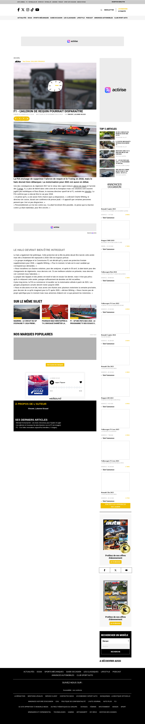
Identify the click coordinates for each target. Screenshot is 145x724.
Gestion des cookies (108, 712)
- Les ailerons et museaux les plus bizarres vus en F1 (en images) (38, 425)
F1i (26, 2)
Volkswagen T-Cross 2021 (110, 461)
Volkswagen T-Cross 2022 (110, 303)
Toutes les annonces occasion (115, 505)
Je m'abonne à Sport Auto (86, 696)
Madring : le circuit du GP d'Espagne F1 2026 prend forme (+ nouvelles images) (26, 322)
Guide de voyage (81, 2)
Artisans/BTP (82, 712)
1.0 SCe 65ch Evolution (109, 368)
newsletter (109, 10)
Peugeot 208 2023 (107, 398)
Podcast (89, 18)
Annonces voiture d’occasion (40, 701)
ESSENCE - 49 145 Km (107, 372)
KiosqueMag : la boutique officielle (115, 696)
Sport (123, 707)
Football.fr (48, 2)
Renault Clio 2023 (107, 366)
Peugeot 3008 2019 (107, 240)
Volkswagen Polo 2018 (109, 272)
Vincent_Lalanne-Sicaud (77, 114)
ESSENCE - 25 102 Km (107, 309)
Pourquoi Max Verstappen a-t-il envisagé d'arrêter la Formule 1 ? (55, 322)
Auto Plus (107, 701)
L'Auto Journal (94, 701)
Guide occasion (56, 18)
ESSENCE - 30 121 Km (107, 498)
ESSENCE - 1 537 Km (107, 214)
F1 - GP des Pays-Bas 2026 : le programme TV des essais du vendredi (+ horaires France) (83, 322)
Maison (115, 707)
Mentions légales (35, 696)
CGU (57, 701)
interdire (88, 191)
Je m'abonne (122, 10)
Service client (51, 696)
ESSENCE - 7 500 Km (107, 435)
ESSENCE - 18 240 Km (107, 340)
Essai (30, 18)
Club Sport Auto (120, 18)
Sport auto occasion (70, 2)
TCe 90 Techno (106, 337)
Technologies (59, 712)
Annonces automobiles (103, 18)
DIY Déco (93, 712)
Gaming (71, 712)
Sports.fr (41, 2)
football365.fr (33, 2)
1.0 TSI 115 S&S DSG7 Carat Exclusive (113, 274)
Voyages (83, 707)
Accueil (17, 58)
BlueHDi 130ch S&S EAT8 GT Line (111, 242)
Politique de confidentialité (73, 701)
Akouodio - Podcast (57, 2)
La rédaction (19, 696)
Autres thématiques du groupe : (64, 707)
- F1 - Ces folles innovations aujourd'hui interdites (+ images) (36, 427)
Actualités (22, 18)
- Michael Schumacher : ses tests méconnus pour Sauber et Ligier (38, 423)
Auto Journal (21, 2)
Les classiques (70, 18)
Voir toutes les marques (55, 365)
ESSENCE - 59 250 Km (107, 466)
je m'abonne (115, 562)
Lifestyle (81, 18)
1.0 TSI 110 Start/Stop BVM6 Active (112, 463)
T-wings (20, 189)
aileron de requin (80, 186)
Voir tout (93, 335)
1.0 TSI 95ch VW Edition (108, 431)
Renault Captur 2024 (108, 335)
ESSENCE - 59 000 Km (107, 278)
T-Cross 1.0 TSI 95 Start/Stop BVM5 (112, 305)
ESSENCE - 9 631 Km (107, 403)
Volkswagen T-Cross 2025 (110, 429)
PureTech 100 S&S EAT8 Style (110, 400)
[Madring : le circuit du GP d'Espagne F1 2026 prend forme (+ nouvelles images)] (27, 312)
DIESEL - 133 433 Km (107, 246)
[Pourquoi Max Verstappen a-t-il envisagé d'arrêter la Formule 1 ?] (55, 312)
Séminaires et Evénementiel (39, 712)
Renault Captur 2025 (108, 209)
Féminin (93, 707)
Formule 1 (18, 318)
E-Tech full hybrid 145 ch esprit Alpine (114, 211)
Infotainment (104, 707)
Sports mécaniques (41, 18)
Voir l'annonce (107, 218)
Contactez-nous (67, 696)
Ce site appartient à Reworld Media (33, 707)
